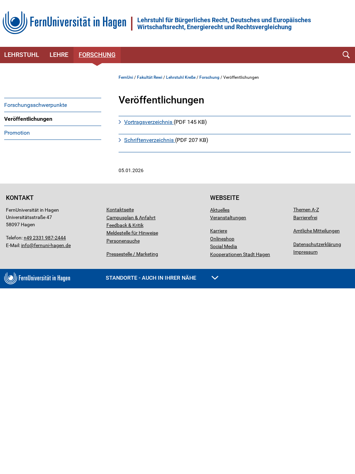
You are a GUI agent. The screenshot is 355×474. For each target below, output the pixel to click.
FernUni (126, 77)
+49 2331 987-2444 (45, 237)
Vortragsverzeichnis (149, 122)
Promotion (17, 132)
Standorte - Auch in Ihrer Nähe (152, 277)
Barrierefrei (305, 217)
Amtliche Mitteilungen (316, 231)
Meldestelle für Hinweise (132, 233)
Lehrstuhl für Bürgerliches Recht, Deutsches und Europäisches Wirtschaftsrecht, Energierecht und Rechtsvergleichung (224, 24)
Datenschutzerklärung (317, 244)
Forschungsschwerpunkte (35, 105)
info (25, 245)
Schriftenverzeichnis (149, 140)
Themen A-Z (306, 209)
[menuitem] (52, 105)
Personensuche (123, 241)
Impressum (305, 252)
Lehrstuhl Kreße (181, 77)
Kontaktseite (120, 209)
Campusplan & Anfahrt (131, 217)
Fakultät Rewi (149, 77)
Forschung (97, 54)
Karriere (218, 231)
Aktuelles (220, 210)
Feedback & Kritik (125, 225)
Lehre (59, 54)
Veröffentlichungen (28, 119)
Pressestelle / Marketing (132, 254)
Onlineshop (222, 239)
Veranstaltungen (228, 217)
